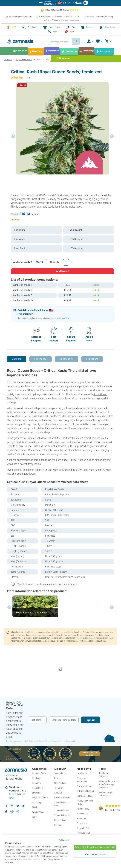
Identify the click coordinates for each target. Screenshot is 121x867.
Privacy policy (63, 840)
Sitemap (57, 825)
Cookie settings (95, 854)
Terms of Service (65, 741)
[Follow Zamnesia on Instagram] (12, 805)
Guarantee (81, 818)
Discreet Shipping (61, 820)
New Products (60, 783)
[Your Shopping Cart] (109, 41)
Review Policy (82, 813)
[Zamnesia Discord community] (17, 811)
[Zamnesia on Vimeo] (17, 805)
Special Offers (38, 812)
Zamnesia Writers (61, 810)
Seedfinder (58, 773)
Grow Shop (36, 802)
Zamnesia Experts (62, 815)
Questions (66, 358)
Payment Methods (84, 786)
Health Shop (37, 788)
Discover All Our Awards (90, 754)
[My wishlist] (99, 41)
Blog (56, 778)
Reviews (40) (40, 358)
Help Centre (82, 773)
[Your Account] (90, 41)
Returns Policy (83, 808)
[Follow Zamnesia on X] (23, 805)
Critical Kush (51, 469)
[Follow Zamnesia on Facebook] (6, 805)
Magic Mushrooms (40, 797)
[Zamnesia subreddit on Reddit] (12, 811)
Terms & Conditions (85, 796)
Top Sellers (58, 788)
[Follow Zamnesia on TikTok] (6, 811)
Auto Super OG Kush (100, 469)
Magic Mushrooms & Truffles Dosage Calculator (107, 784)
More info (65, 318)
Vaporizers (36, 783)
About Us (58, 792)
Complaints (82, 823)
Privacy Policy (50, 741)
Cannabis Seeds (39, 773)
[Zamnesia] (24, 41)
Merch (34, 807)
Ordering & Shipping (85, 791)
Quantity (54, 262)
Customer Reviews (62, 797)
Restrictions (92, 358)
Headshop (36, 778)
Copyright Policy (84, 828)
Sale (34, 817)
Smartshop (37, 792)
